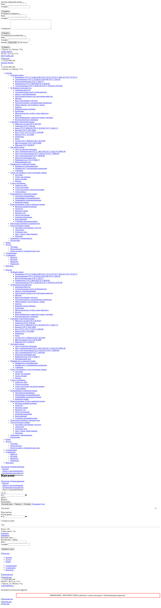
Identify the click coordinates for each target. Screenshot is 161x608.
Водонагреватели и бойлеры (26, 120)
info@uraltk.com (7, 56)
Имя (2, 4)
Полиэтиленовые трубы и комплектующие (27, 204)
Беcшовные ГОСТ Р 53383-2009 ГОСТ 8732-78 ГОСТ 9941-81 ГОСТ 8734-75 (46, 77)
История (13, 260)
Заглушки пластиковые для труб (28, 228)
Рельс (17, 139)
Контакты (10, 266)
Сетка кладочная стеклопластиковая (29, 190)
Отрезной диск (21, 232)
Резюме (4, 42)
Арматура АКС (21, 185)
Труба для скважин (22, 177)
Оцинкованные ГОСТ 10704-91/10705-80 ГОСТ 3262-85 (37, 79)
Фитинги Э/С (20, 213)
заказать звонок (7, 63)
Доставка (14, 247)
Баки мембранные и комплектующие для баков (34, 118)
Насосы (18, 115)
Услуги (8, 245)
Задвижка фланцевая (23, 217)
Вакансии (14, 262)
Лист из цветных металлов (26, 149)
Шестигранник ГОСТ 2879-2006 (28, 143)
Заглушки (19, 175)
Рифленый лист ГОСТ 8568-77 (27, 160)
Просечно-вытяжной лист (25, 158)
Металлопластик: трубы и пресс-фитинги (32, 113)
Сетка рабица (20, 192)
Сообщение (5, 29)
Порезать (18, 504)
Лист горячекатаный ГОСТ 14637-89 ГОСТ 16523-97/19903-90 (40, 151)
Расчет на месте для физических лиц (25, 251)
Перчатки (19, 236)
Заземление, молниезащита (21, 238)
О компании (11, 255)
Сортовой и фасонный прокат (22, 122)
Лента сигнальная (22, 215)
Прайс (8, 243)
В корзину (27, 504)
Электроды (19, 230)
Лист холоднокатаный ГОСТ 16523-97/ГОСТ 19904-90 (37, 154)
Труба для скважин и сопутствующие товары (28, 173)
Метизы (18, 98)
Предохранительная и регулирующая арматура (34, 96)
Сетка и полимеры (17, 183)
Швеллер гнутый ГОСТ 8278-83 (28, 124)
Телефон (4, 7)
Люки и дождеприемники (25, 94)
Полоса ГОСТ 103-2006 (24, 134)
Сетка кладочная (22, 187)
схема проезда (6, 51)
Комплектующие (22, 202)
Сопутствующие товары (20, 226)
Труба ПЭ (19, 209)
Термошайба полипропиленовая (28, 200)
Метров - (4, 500)
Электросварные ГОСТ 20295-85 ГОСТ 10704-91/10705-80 (38, 86)
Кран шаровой (21, 219)
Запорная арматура (22, 90)
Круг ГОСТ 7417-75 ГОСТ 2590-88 (29, 132)
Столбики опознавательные (26, 221)
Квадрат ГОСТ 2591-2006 (25, 130)
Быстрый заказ (7, 504)
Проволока (19, 137)
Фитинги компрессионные (26, 207)
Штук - (4, 498)
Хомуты (18, 107)
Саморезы (19, 171)
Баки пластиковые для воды (26, 101)
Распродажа (15, 240)
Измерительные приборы (25, 109)
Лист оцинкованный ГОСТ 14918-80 (30, 156)
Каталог (9, 73)
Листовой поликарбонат (25, 196)
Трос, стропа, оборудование (26, 234)
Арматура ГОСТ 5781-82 (25, 126)
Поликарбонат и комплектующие (23, 194)
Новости (13, 257)
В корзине (38, 504)
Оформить (5, 535)
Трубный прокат (17, 75)
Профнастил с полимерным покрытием (31, 168)
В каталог (5, 533)
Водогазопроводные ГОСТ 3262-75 (29, 82)
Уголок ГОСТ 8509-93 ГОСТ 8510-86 (30, 141)
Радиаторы (19, 111)
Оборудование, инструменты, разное (30, 105)
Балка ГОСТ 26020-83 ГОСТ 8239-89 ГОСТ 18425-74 (36, 128)
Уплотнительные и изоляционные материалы (33, 103)
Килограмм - (6, 502)
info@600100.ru (7, 586)
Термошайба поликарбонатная (27, 198)
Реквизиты (14, 264)
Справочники (11, 253)
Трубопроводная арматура (20, 88)
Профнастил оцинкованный (26, 166)
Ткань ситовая (21, 179)
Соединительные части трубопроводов (31, 92)
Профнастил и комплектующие (23, 164)
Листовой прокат (17, 147)
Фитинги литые (21, 211)
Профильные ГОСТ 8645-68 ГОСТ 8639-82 (32, 84)
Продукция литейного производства (25, 223)
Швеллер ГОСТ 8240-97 (25, 145)
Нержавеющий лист (23, 162)
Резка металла (16, 249)
